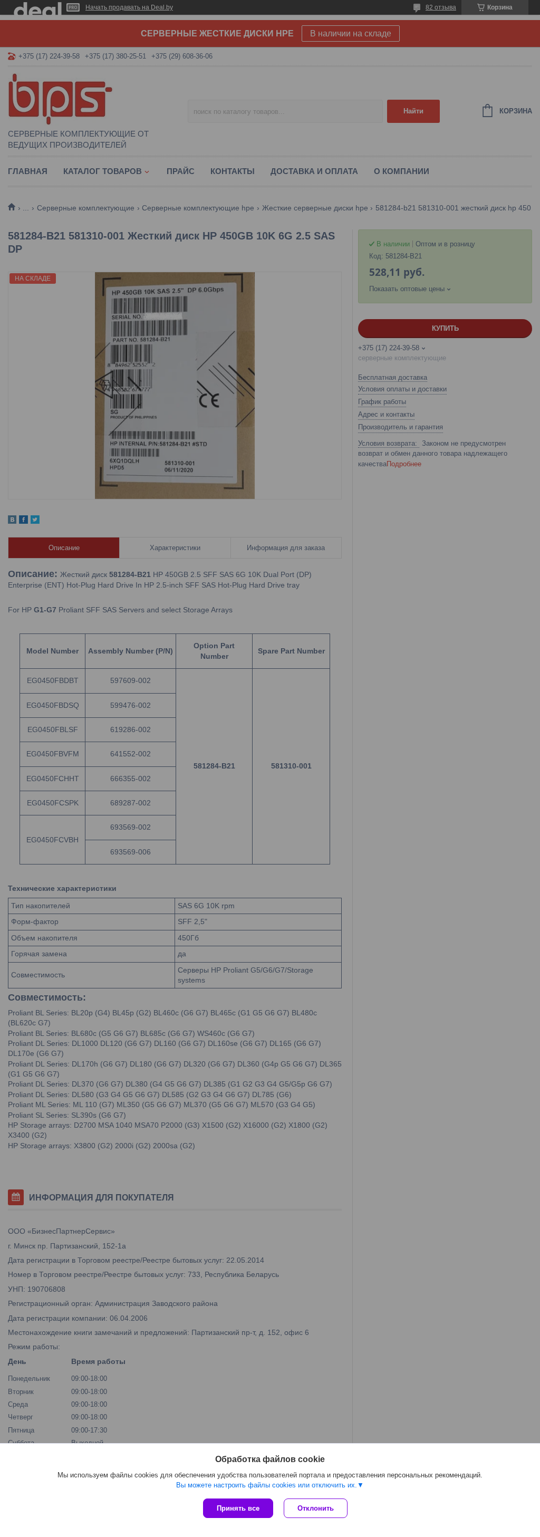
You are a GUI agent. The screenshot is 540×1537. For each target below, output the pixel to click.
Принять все (238, 1508)
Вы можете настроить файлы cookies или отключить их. (266, 1485)
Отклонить (315, 1508)
